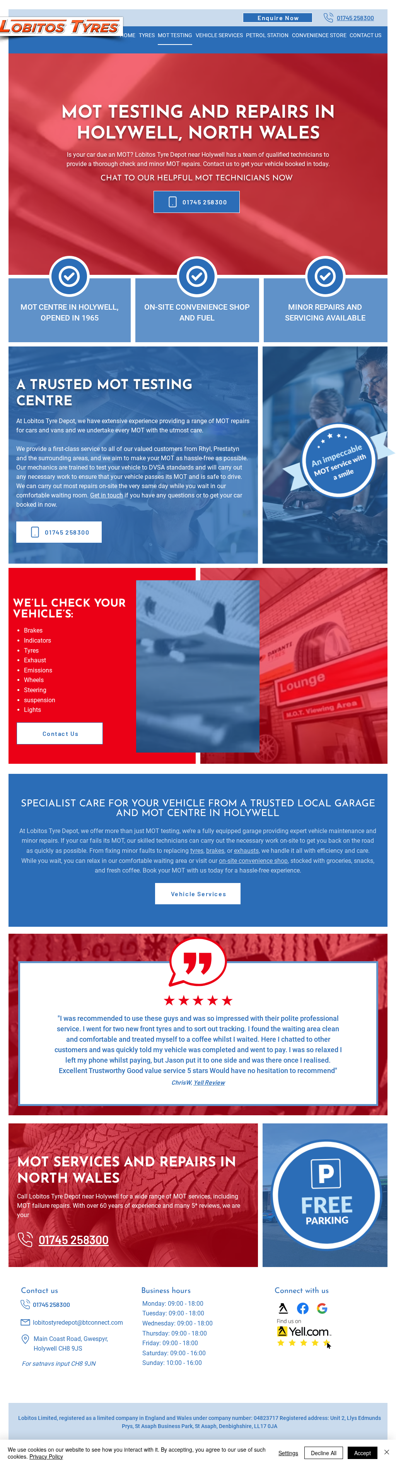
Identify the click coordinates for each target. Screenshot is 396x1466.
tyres (196, 850)
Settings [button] (288, 1453)
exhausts (246, 850)
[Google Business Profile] (322, 1308)
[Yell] (283, 1308)
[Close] (386, 1453)
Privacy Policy (46, 1456)
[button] (277, 17)
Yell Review (209, 1082)
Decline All (323, 1453)
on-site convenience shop (253, 860)
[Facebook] (303, 1308)
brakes (215, 850)
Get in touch (106, 495)
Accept (362, 1453)
